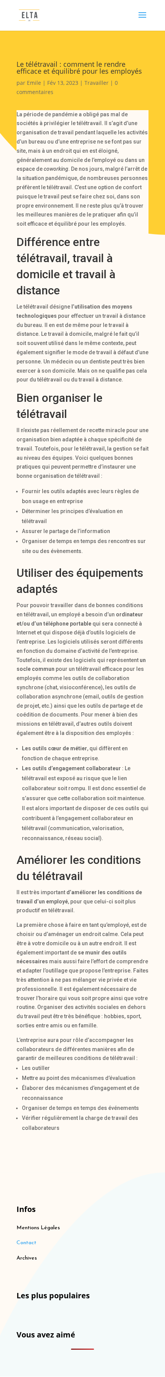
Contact (26, 1243)
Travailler (96, 82)
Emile (34, 82)
